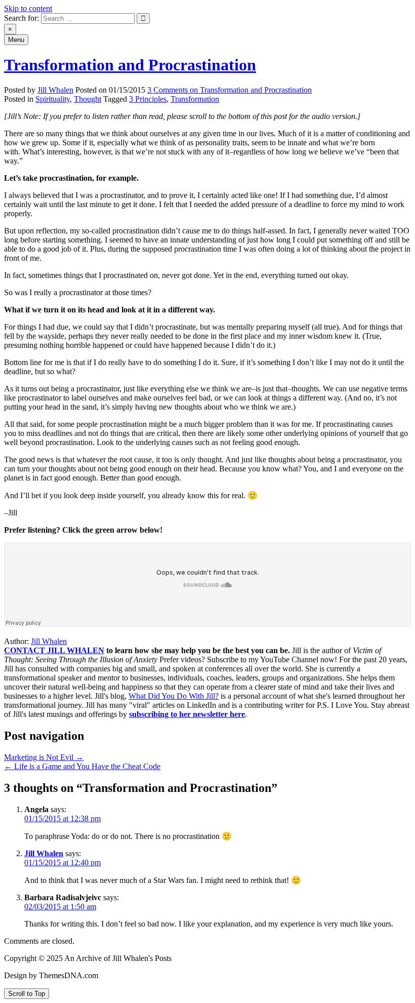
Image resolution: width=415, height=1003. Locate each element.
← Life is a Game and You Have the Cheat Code (82, 766)
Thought (87, 99)
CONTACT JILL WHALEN (54, 650)
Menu (16, 40)
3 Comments (229, 90)
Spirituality (52, 99)
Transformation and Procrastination (130, 65)
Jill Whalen (55, 90)
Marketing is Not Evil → (44, 757)
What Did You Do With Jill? (174, 696)
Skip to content (28, 8)
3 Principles (148, 99)
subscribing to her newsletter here (187, 714)
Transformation (195, 99)
